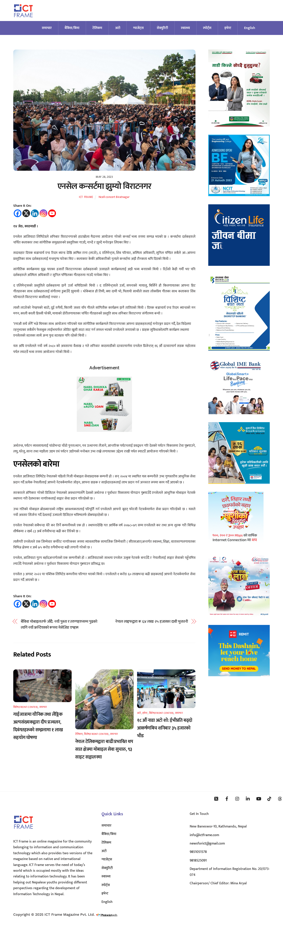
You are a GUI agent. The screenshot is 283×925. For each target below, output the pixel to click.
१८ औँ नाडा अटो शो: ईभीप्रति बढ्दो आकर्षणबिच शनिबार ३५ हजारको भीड (164, 728)
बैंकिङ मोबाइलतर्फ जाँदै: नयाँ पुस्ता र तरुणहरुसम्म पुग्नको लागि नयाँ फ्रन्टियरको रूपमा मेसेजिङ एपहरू (59, 624)
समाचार (47, 28)
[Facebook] (17, 213)
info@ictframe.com (204, 835)
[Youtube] (52, 213)
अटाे (117, 28)
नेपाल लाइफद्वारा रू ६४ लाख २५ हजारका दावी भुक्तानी (151, 621)
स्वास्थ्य (185, 28)
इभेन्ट (227, 28)
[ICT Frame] (23, 20)
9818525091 (198, 861)
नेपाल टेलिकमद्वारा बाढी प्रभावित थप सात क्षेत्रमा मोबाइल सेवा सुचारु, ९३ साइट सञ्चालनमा (104, 749)
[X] (26, 213)
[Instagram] (43, 213)
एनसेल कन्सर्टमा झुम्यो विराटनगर (104, 186)
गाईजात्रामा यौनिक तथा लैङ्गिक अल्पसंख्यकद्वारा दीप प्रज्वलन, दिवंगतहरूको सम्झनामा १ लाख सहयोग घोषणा (38, 726)
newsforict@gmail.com (207, 843)
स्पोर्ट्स (207, 28)
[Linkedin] (35, 213)
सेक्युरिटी (162, 28)
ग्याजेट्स (138, 28)
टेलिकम (97, 28)
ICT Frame (86, 197)
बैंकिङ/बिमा (72, 28)
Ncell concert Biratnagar (114, 197)
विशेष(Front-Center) (25, 707)
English (249, 28)
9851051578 (198, 852)
